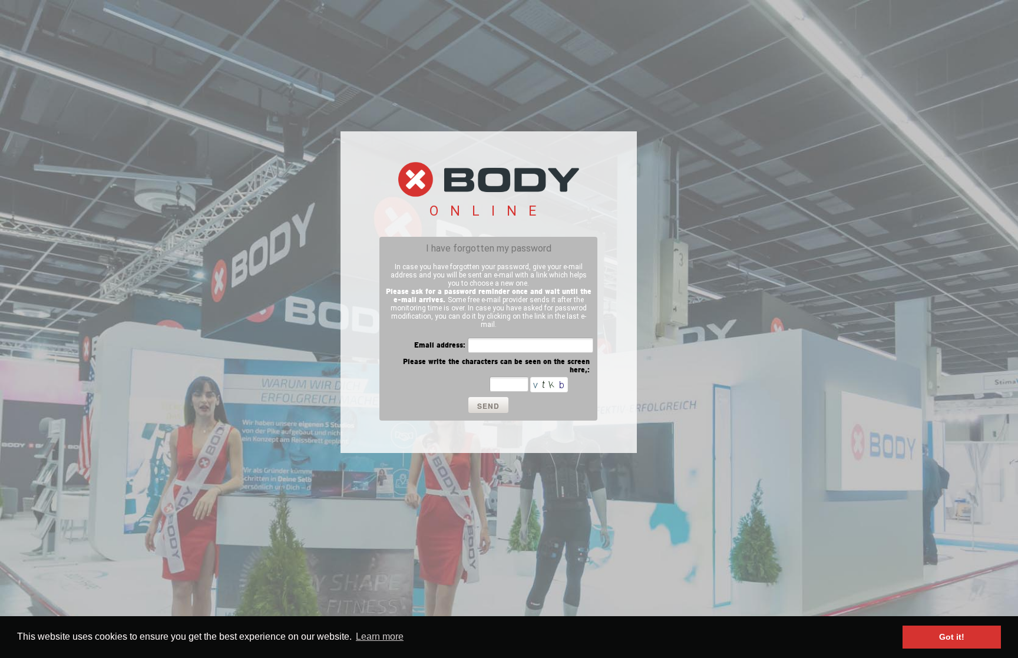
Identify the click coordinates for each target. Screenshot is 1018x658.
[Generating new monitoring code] (549, 384)
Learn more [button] (380, 636)
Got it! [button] (951, 637)
